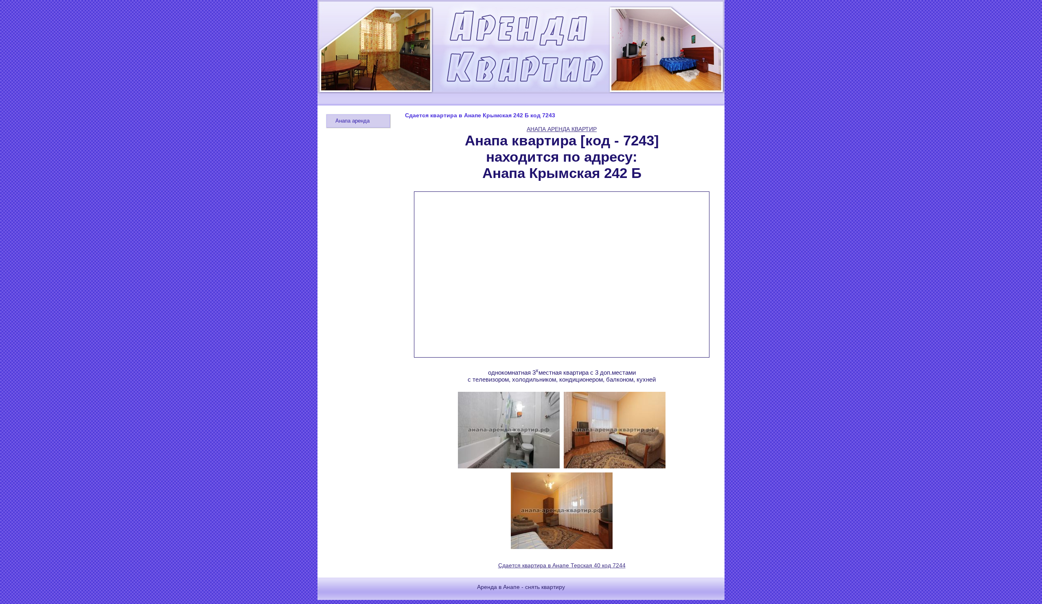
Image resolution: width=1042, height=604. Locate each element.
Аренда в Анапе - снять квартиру (521, 587)
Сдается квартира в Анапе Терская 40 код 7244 (562, 565)
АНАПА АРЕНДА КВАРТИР (562, 129)
